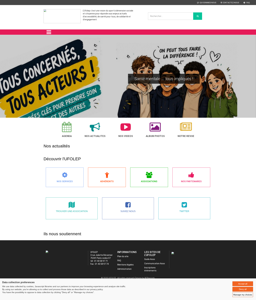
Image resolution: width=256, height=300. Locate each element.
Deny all (243, 289)
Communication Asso (154, 263)
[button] (7, 80)
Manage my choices (242, 294)
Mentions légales (125, 264)
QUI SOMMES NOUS (208, 2)
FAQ (248, 2)
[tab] (67, 129)
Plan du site (122, 256)
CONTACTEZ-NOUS (231, 2)
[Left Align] (197, 16)
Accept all (242, 284)
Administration (124, 269)
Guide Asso (149, 259)
